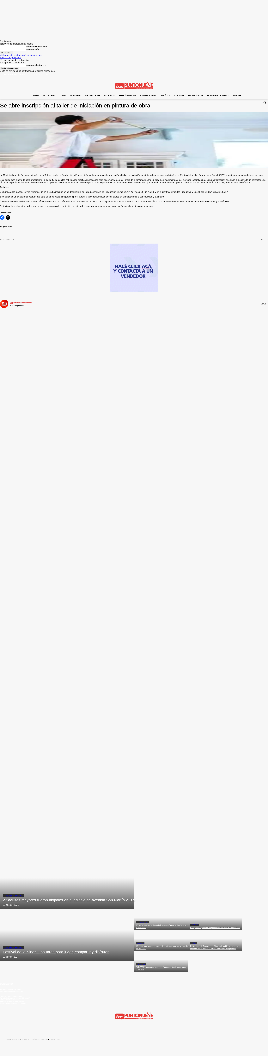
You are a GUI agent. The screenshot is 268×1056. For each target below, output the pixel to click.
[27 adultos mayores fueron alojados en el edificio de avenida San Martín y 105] (67, 883)
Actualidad (141, 964)
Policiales (194, 924)
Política (193, 943)
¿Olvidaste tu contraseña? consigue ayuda (21, 55)
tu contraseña (32, 49)
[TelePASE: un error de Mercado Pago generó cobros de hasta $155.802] (161, 961)
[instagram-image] (45, 355)
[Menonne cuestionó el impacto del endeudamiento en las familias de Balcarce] (161, 940)
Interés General (13, 895)
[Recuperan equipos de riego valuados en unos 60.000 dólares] (215, 919)
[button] (264, 102)
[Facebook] (257, 76)
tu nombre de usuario (36, 46)
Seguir (263, 304)
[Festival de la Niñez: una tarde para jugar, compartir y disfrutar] (67, 935)
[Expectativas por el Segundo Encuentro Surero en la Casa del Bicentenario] (161, 919)
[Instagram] (20, 1029)
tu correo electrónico (36, 65)
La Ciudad (140, 943)
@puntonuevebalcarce (21, 302)
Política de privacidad (10, 57)
